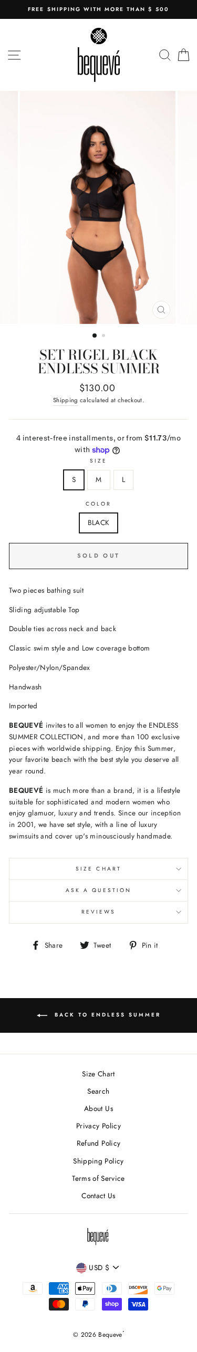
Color (98, 504)
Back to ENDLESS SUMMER (106, 1015)
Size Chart (98, 869)
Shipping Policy (98, 1161)
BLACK (99, 522)
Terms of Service (98, 1178)
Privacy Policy (98, 1125)
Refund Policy (98, 1143)
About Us (98, 1108)
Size (98, 461)
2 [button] (104, 336)
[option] (98, 9)
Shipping (65, 400)
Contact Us (98, 1195)
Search (98, 1091)
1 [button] (95, 336)
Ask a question (98, 890)
